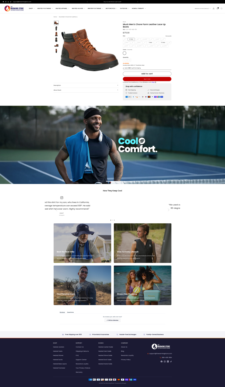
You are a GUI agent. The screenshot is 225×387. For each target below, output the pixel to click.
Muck (124, 22)
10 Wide (131, 39)
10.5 (138, 39)
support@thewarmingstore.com (22, 1)
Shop (31, 8)
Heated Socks (58, 360)
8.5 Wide (139, 46)
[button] (110, 182)
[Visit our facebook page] (3, 2)
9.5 (157, 46)
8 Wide (126, 46)
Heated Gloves (77, 8)
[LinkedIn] (168, 361)
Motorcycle (110, 8)
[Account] (213, 8)
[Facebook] (161, 361)
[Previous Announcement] (87, 2)
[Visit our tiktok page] (10, 2)
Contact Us (80, 347)
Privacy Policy (126, 360)
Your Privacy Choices (83, 368)
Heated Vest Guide (104, 351)
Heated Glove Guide (105, 355)
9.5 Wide (164, 46)
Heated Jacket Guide (105, 347)
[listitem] (112, 1)
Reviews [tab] (62, 313)
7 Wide (150, 42)
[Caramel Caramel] (124, 53)
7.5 (156, 42)
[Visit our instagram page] (6, 2)
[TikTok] (171, 361)
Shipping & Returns (82, 351)
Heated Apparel (61, 8)
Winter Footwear (94, 8)
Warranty (79, 372)
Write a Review (114, 320)
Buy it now (147, 79)
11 (151, 39)
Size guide (168, 36)
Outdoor (123, 8)
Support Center (81, 360)
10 (125, 39)
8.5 (132, 46)
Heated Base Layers (60, 364)
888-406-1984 (167, 358)
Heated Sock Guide (104, 360)
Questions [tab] (70, 313)
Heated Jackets (58, 347)
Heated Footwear (44, 8)
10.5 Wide (144, 39)
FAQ (77, 355)
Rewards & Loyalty (82, 364)
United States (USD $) (202, 8)
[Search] (221, 8)
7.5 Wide (163, 42)
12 (163, 39)
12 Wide (126, 42)
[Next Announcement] (138, 2)
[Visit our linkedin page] (8, 2)
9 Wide (151, 46)
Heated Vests (57, 351)
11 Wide (157, 39)
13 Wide (138, 42)
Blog (122, 351)
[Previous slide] (63, 50)
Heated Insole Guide (105, 364)
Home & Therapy (138, 8)
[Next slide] (115, 50)
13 (132, 42)
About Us (124, 347)
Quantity (125, 57)
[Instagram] (165, 361)
